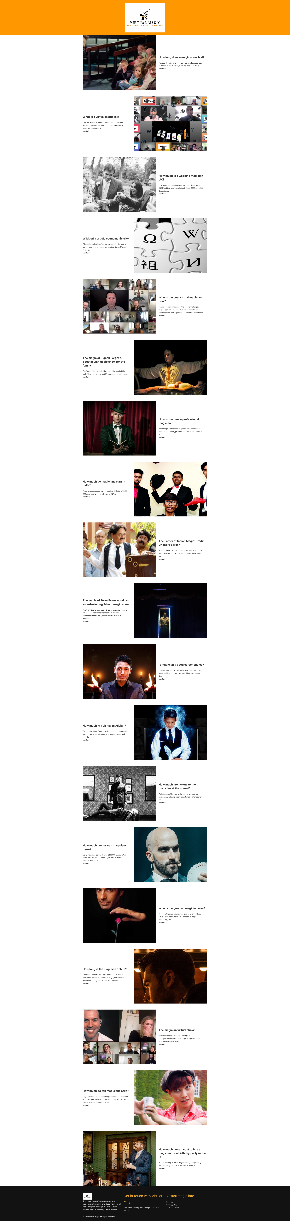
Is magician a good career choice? (181, 664)
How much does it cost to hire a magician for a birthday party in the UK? (182, 1153)
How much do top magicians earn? (106, 1091)
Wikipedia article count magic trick (106, 238)
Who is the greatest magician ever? (182, 908)
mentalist (162, 69)
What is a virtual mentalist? (101, 116)
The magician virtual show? (177, 1030)
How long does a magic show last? (181, 57)
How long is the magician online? (105, 969)
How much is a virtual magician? (104, 725)
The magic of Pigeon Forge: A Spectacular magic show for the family (104, 361)
